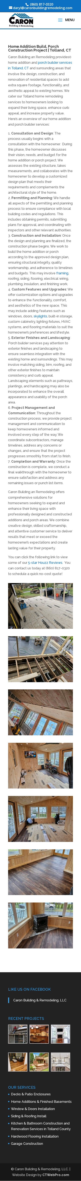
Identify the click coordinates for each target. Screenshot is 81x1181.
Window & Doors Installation (33, 1109)
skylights (40, 316)
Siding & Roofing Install (28, 1116)
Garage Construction (27, 1144)
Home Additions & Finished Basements (41, 1102)
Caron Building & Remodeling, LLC (39, 1000)
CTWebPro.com (55, 1175)
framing (62, 273)
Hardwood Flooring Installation (35, 1136)
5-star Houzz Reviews (45, 563)
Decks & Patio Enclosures (31, 1094)
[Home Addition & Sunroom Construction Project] (40, 628)
